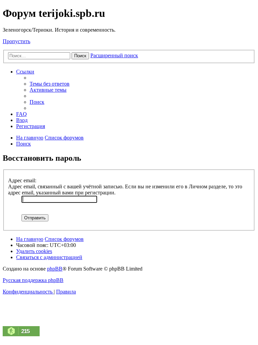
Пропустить (16, 41)
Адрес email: (22, 180)
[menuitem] (50, 84)
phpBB (54, 269)
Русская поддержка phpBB (33, 280)
